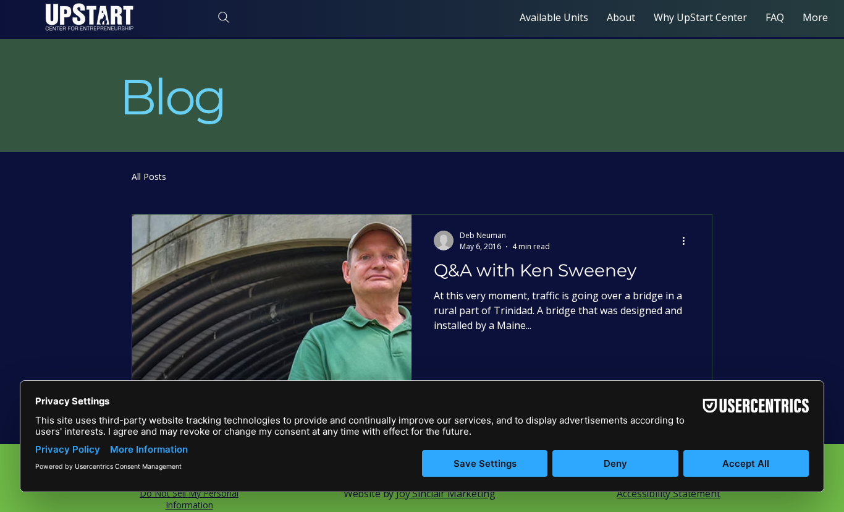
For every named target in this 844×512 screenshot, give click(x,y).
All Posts (149, 176)
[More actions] (687, 240)
